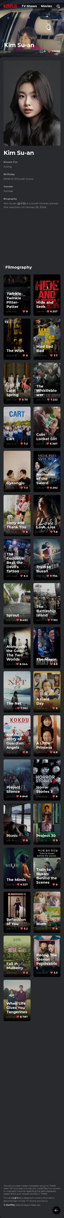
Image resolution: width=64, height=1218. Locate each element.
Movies (46, 6)
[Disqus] (32, 1122)
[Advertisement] (32, 235)
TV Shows (29, 6)
